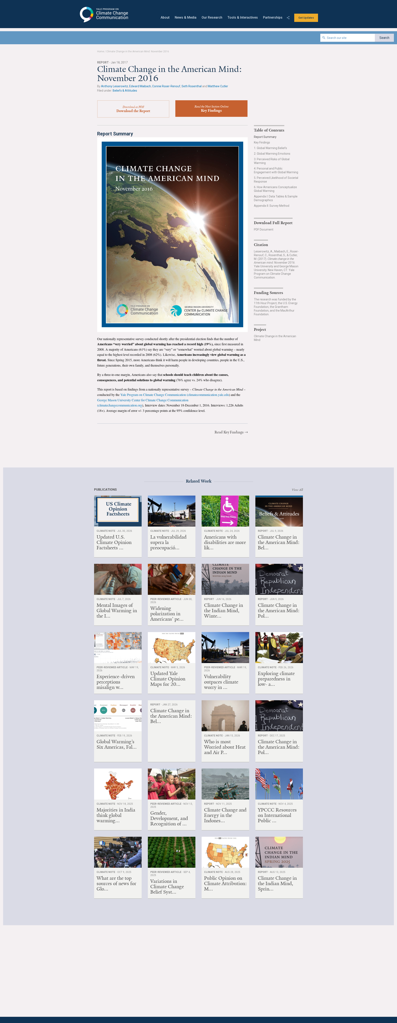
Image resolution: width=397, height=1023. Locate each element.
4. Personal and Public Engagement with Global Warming (276, 170)
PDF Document (263, 229)
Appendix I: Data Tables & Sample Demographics (276, 198)
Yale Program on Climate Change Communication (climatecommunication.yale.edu (174, 394)
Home (100, 51)
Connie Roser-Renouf (166, 86)
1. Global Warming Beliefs (270, 148)
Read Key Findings (229, 432)
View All (297, 489)
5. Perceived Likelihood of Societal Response (276, 179)
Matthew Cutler (218, 86)
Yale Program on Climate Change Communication (103, 15)
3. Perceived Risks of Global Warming (271, 161)
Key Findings (262, 142)
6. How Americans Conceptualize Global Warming (275, 188)
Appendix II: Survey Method (271, 205)
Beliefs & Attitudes (125, 90)
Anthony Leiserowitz (114, 86)
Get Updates (306, 17)
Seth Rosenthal (192, 86)
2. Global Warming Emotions (272, 153)
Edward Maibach (140, 86)
